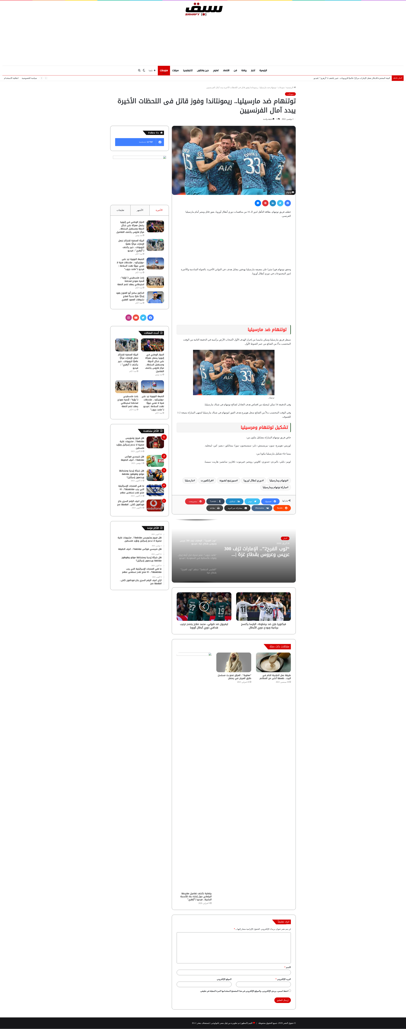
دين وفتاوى (203, 70)
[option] (234, 551)
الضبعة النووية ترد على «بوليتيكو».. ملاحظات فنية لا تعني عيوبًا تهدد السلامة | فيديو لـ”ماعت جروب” (348, 78)
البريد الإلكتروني (283, 979)
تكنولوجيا (188, 70)
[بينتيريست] (265, 203)
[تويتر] (280, 203)
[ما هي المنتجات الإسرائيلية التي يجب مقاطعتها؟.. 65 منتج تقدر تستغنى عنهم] (155, 490)
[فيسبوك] (288, 203)
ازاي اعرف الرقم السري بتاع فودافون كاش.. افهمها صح (130, 503)
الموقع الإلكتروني (224, 979)
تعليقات (120, 210)
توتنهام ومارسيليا (278, 480)
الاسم (287, 967)
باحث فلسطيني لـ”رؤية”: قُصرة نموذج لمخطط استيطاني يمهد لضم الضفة (130, 281)
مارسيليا (189, 480)
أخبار (253, 70)
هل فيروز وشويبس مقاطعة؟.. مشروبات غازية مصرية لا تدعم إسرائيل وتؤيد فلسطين (130, 443)
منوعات (164, 70)
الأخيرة (159, 210)
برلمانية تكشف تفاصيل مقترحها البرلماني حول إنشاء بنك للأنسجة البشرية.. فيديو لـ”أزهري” (196, 896)
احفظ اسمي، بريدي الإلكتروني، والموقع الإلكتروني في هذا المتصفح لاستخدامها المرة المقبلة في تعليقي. (244, 991)
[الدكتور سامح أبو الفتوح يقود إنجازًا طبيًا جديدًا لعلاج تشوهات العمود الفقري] (155, 297)
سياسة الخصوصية (29, 78)
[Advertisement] (203, 40)
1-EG (194, 1023)
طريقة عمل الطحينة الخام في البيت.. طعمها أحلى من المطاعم (275, 676)
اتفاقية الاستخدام (11, 78)
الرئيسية (263, 70)
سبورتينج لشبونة (227, 480)
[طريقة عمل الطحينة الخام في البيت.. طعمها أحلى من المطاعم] (273, 662)
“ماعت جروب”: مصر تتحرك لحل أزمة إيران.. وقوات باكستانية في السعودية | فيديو (258, 551)
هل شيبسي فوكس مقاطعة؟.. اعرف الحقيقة (132, 458)
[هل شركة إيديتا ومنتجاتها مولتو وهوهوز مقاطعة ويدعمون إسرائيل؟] (155, 475)
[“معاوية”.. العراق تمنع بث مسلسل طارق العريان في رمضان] (233, 662)
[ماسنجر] (258, 203)
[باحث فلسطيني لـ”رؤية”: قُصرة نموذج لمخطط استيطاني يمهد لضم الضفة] (155, 282)
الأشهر (140, 210)
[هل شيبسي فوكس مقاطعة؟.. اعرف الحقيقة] (155, 461)
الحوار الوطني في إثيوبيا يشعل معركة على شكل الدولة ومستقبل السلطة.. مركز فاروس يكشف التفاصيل (130, 227)
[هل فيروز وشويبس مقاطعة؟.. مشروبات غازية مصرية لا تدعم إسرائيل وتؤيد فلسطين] (155, 442)
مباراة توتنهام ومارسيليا (275, 487)
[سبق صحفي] (203, 9)
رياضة (244, 70)
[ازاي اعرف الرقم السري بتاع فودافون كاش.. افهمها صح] (155, 505)
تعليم (216, 70)
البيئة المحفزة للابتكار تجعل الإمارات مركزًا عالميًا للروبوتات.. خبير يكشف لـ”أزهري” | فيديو (131, 245)
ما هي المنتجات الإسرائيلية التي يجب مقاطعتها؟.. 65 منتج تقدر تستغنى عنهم (131, 489)
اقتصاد (226, 70)
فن (235, 70)
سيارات (175, 70)
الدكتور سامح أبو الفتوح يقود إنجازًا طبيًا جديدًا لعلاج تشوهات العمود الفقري (130, 296)
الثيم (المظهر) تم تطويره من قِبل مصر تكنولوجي (231, 1023)
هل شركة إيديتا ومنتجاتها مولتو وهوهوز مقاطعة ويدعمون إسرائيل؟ (131, 474)
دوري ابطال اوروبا (253, 480)
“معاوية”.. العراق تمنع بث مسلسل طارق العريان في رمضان (234, 676)
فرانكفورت (206, 480)
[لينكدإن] (273, 203)
